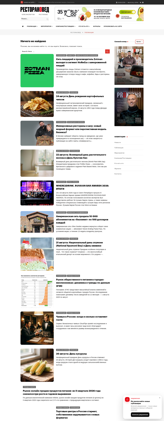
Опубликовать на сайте (113, 26)
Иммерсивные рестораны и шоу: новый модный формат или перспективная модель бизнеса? (81, 129)
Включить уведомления (140, 414)
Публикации (31, 26)
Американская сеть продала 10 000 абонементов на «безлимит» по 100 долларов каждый (82, 219)
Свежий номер (120, 41)
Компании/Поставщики (65, 26)
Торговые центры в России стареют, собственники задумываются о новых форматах (77, 414)
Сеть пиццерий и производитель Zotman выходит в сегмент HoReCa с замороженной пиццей (81, 62)
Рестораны (43, 14)
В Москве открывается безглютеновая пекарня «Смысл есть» (57, 2)
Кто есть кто (84, 26)
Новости (117, 142)
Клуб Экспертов (28, 14)
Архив (139, 41)
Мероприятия (46, 26)
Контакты (117, 173)
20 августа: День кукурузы (71, 354)
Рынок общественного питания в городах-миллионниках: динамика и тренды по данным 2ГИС (83, 283)
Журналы (96, 26)
